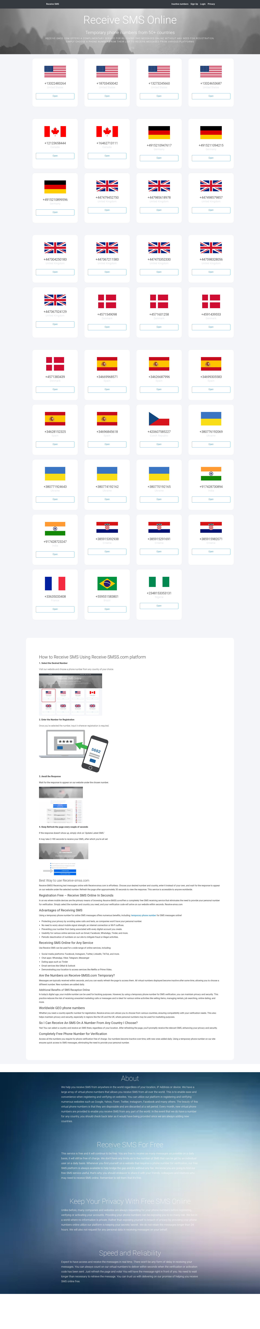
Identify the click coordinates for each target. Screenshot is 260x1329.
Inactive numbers (179, 4)
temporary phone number (143, 915)
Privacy (211, 4)
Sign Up (194, 4)
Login (203, 4)
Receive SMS (52, 4)
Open (55, 96)
